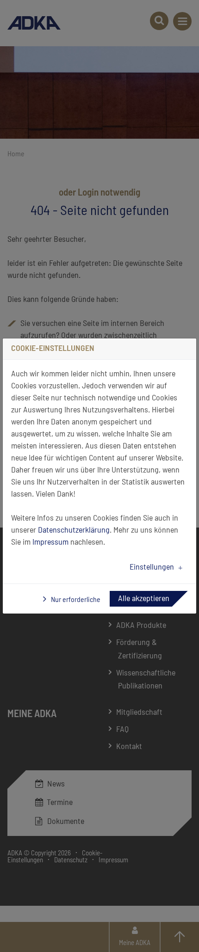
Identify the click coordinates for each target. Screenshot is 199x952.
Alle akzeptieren (143, 599)
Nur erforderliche (75, 599)
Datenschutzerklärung (74, 530)
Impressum (50, 542)
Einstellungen (152, 567)
